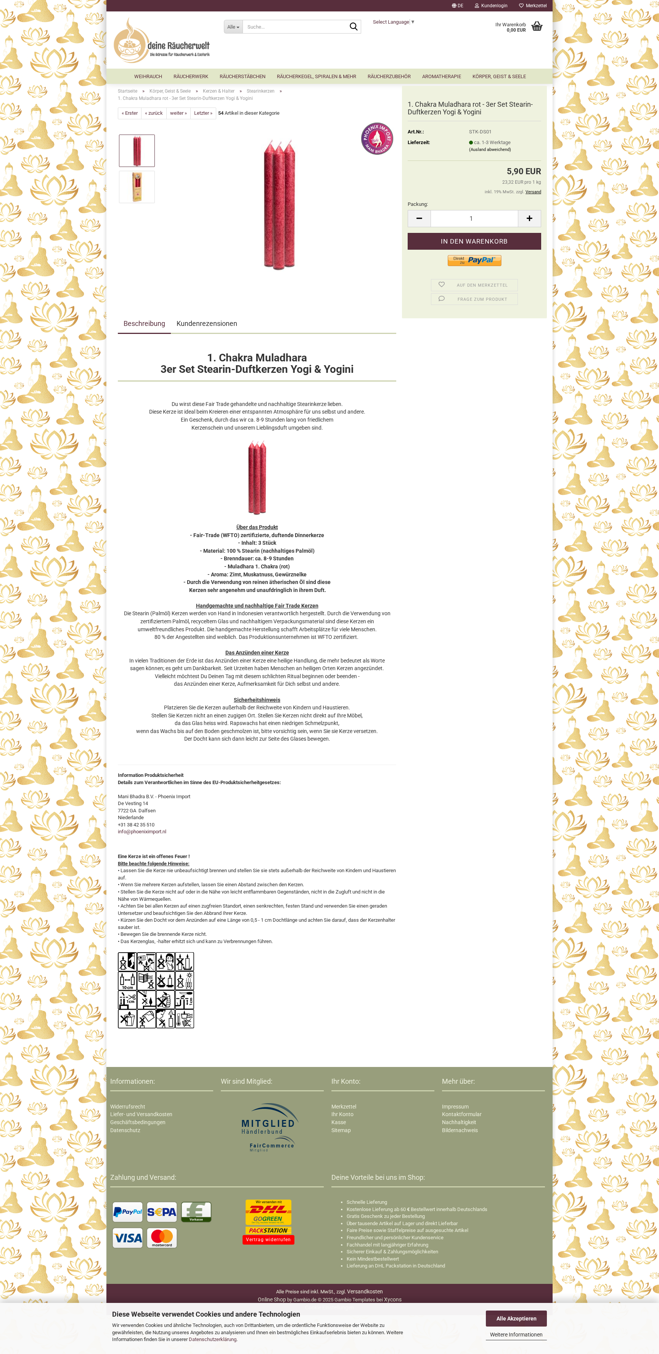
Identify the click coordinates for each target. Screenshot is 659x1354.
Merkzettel (535, 5)
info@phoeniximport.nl (142, 831)
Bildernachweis (460, 1130)
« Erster (130, 113)
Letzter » (203, 113)
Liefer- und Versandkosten (141, 1114)
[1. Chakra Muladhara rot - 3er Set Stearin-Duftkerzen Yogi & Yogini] (279, 204)
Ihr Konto (342, 1114)
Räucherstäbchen (242, 76)
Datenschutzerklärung (212, 1339)
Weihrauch (148, 76)
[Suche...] (354, 27)
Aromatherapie (441, 76)
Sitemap (341, 1130)
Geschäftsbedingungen (138, 1122)
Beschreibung (144, 323)
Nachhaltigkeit (459, 1122)
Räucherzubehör (389, 76)
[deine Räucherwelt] (162, 40)
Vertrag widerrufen (268, 1239)
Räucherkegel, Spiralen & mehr (316, 76)
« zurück (154, 113)
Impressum (455, 1107)
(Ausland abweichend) (490, 149)
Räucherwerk (191, 76)
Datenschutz (125, 1130)
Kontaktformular (462, 1114)
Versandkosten (365, 1291)
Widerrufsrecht (127, 1107)
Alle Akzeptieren (517, 1318)
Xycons (393, 1299)
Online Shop (272, 1299)
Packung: (418, 204)
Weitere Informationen (516, 1335)
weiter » (178, 113)
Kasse (338, 1122)
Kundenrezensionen (207, 323)
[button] (457, 5)
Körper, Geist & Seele (499, 76)
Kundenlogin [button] (493, 5)
